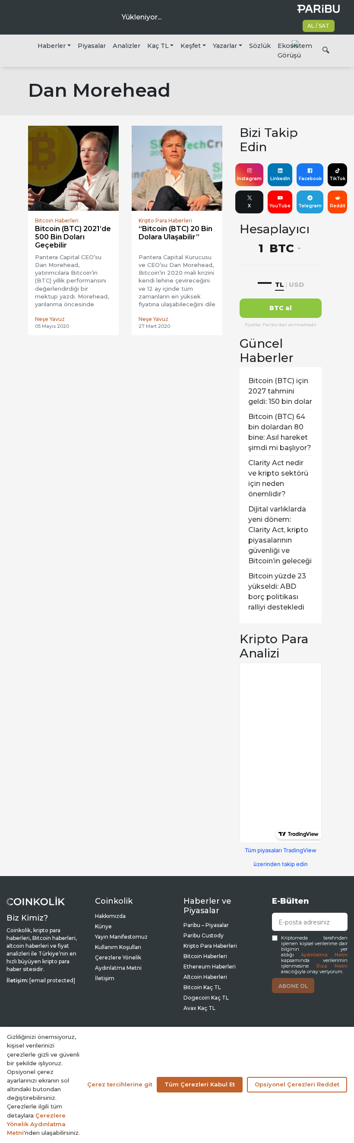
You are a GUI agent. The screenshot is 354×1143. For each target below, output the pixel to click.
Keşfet (190, 46)
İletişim (104, 978)
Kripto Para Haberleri (210, 946)
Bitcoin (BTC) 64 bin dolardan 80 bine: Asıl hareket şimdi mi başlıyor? (279, 432)
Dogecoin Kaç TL (206, 997)
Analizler (126, 46)
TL (279, 284)
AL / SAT (318, 25)
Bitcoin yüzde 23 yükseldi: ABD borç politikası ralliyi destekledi (277, 591)
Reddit (337, 206)
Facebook (310, 178)
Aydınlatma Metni (324, 955)
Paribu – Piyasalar (206, 925)
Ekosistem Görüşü (295, 50)
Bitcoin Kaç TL (202, 987)
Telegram (310, 206)
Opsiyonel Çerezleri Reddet (297, 1084)
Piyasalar (92, 46)
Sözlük (260, 46)
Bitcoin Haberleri (205, 956)
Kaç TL (158, 46)
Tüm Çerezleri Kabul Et (199, 1084)
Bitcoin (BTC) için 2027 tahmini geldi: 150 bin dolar (280, 391)
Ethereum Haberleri (209, 966)
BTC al (280, 308)
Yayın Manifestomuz (121, 936)
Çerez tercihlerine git (119, 1084)
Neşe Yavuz (50, 319)
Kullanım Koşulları (118, 947)
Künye (103, 926)
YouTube (280, 206)
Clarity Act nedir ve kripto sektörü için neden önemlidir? (278, 478)
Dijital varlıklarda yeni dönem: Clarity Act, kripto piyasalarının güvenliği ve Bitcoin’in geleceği (280, 535)
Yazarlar (225, 46)
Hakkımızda (110, 916)
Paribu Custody (203, 935)
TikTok (337, 178)
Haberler (52, 46)
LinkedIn (280, 178)
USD (296, 284)
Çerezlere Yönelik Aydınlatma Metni (36, 1124)
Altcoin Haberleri (205, 977)
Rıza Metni (332, 966)
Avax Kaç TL (199, 1008)
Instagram (249, 178)
